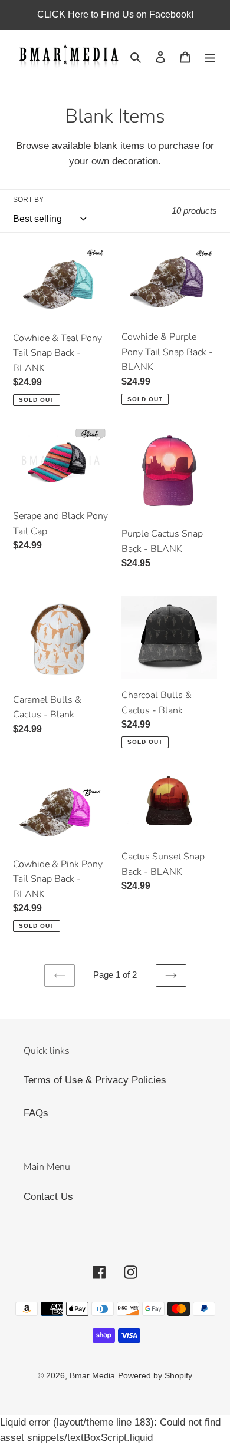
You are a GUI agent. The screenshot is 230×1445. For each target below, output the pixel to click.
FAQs (36, 1113)
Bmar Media (92, 1375)
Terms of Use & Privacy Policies (95, 1080)
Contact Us (48, 1196)
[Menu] (210, 57)
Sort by (28, 200)
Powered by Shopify (155, 1375)
